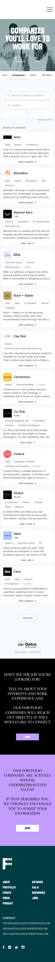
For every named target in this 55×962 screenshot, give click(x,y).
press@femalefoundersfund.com (25, 928)
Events (7, 892)
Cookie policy (35, 652)
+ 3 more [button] (26, 267)
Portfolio (9, 887)
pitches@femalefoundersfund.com (26, 923)
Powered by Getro (45, 120)
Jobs (35, 898)
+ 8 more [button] (36, 466)
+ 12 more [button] (26, 583)
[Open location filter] (46, 105)
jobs (4, 75)
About (6, 882)
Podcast (8, 903)
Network (37, 882)
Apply (27, 737)
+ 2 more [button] (40, 384)
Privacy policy (20, 652)
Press (6, 898)
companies (18, 75)
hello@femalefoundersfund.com (25, 933)
